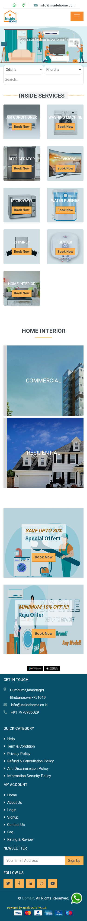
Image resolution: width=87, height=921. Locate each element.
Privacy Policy (18, 754)
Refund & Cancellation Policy (30, 761)
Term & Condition (21, 746)
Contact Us (16, 824)
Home (12, 795)
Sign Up (74, 860)
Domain (28, 898)
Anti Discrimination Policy (28, 768)
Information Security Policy (29, 776)
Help (11, 739)
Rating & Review (20, 839)
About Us (14, 802)
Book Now (21, 127)
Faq (10, 832)
